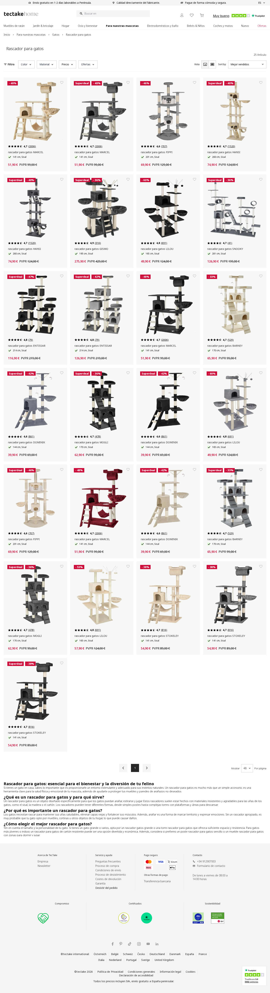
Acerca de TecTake (47, 855)
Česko (141, 954)
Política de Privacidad (110, 971)
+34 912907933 (206, 861)
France (203, 954)
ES (259, 2)
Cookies (190, 971)
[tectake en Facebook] (113, 944)
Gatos (55, 34)
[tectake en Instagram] (139, 944)
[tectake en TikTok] (129, 944)
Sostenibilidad (212, 903)
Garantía (100, 883)
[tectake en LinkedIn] (157, 944)
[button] (26, 64)
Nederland (115, 960)
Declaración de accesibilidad (136, 975)
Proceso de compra (107, 866)
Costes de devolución (108, 879)
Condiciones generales (141, 971)
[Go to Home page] (21, 13)
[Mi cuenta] (181, 15)
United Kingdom (164, 960)
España (189, 954)
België (115, 954)
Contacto (197, 855)
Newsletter (44, 866)
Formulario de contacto (211, 866)
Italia (101, 960)
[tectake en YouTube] (148, 944)
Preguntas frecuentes (108, 861)
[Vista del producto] (205, 64)
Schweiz (128, 954)
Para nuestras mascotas (31, 34)
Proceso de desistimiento (110, 874)
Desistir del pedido (106, 888)
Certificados (135, 903)
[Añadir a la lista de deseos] (61, 82)
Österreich (100, 954)
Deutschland (157, 954)
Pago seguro (151, 855)
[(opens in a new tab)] (123, 917)
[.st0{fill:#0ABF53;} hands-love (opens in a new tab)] (43, 917)
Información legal (170, 971)
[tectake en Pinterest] (120, 944)
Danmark (175, 954)
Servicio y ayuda (103, 855)
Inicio (7, 34)
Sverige (145, 960)
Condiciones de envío (108, 870)
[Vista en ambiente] (212, 64)
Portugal (131, 960)
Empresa (43, 861)
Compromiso (62, 903)
